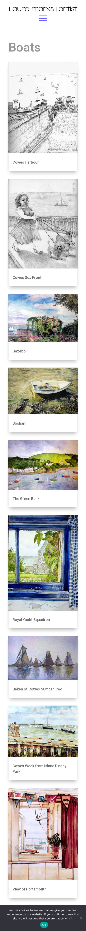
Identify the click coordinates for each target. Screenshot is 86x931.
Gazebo (19, 351)
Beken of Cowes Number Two (37, 689)
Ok (44, 924)
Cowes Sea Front (27, 277)
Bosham (19, 423)
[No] (81, 918)
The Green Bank (26, 498)
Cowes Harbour (26, 162)
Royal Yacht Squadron (31, 619)
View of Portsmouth (30, 889)
